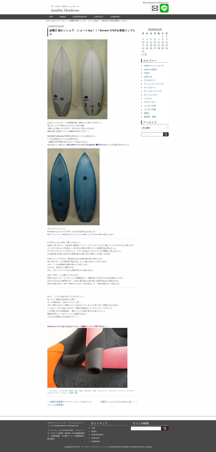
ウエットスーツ (102, 391)
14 (159, 42)
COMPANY (115, 17)
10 (143, 42)
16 (167, 42)
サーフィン (121, 391)
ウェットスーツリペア (154, 84)
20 (155, 45)
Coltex (81, 391)
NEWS (63, 17)
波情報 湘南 (73, 391)
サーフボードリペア (153, 91)
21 (159, 45)
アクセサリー (150, 80)
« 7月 (144, 54)
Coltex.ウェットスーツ (154, 66)
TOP (51, 17)
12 (151, 42)
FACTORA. (87, 391)
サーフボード (54, 391)
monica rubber (150, 69)
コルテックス (113, 391)
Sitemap (149, 447)
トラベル (148, 98)
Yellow (94, 391)
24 (143, 48)
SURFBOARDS (80, 17)
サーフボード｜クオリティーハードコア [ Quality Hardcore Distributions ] (106, 447)
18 (147, 45)
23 (167, 45)
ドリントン (64, 393)
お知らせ (148, 77)
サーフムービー (151, 95)
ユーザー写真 (150, 109)
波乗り (147, 113)
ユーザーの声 (63, 391)
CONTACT (98, 17)
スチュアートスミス (53, 393)
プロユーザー (150, 102)
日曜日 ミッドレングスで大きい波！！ (118, 402)
